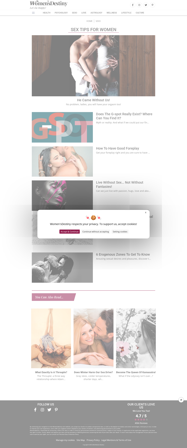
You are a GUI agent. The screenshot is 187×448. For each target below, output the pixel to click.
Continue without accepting (95, 231)
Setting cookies (120, 231)
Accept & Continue (69, 231)
